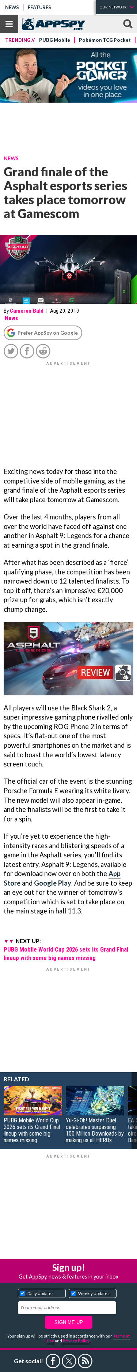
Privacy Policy (76, 1340)
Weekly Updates (94, 1293)
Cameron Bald (26, 311)
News (12, 7)
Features (39, 7)
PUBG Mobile (54, 40)
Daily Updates (40, 1293)
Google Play (52, 883)
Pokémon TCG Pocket (105, 40)
